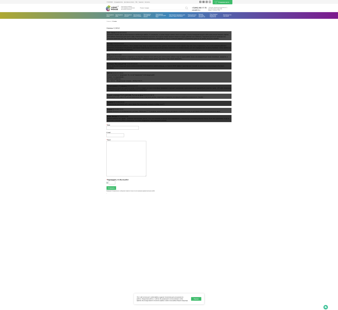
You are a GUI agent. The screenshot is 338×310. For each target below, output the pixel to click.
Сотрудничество (118, 2)
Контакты (147, 2)
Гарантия (141, 2)
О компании (110, 2)
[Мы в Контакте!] (207, 2)
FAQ (136, 2)
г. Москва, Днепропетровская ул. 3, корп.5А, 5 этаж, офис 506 (217, 8)
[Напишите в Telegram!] (203, 2)
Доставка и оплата (129, 2)
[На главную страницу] (112, 8)
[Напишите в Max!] (200, 2)
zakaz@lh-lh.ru (196, 10)
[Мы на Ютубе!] (210, 2)
